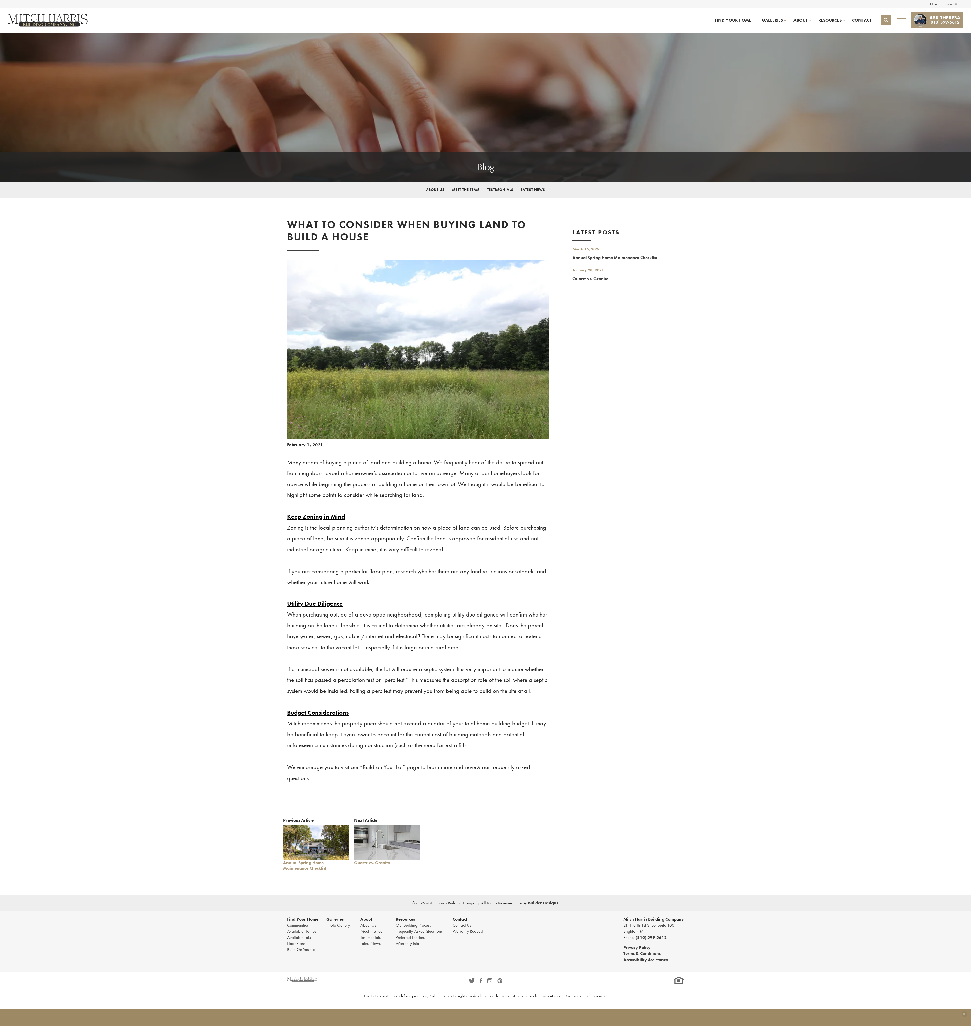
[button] (886, 20)
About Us (435, 189)
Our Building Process (413, 925)
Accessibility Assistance (645, 959)
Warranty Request (468, 931)
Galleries (335, 919)
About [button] (800, 20)
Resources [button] (830, 20)
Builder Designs (543, 903)
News (934, 4)
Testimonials (500, 189)
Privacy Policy (637, 947)
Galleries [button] (772, 20)
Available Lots (299, 937)
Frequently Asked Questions (419, 931)
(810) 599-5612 (651, 937)
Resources (405, 919)
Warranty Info (407, 943)
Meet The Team (465, 189)
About (366, 919)
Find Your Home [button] (733, 20)
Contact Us (950, 4)
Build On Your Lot (301, 949)
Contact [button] (861, 20)
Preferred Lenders (410, 937)
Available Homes (301, 931)
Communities (298, 925)
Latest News (533, 189)
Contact (460, 919)
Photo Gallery (338, 925)
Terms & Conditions (642, 953)
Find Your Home (302, 919)
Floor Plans (296, 943)
